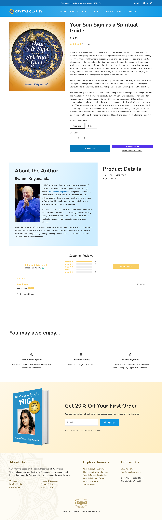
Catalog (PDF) (15, 487)
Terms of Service (90, 481)
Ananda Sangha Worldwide (95, 469)
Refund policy (89, 484)
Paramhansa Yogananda (58, 191)
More (108, 11)
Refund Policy (47, 487)
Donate (132, 11)
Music (85, 11)
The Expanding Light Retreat (95, 472)
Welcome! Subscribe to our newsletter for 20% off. (81, 3)
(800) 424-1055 (128, 469)
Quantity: (74, 132)
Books (73, 11)
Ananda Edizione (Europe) (94, 478)
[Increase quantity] (84, 138)
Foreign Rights (15, 484)
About (120, 11)
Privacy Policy (47, 484)
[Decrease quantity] (73, 138)
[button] (76, 44)
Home (63, 11)
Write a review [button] (126, 266)
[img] (22, 284)
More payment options (132, 150)
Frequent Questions (49, 481)
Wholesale (14, 481)
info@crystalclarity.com (131, 472)
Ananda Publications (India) (95, 475)
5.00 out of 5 (41, 265)
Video (96, 11)
